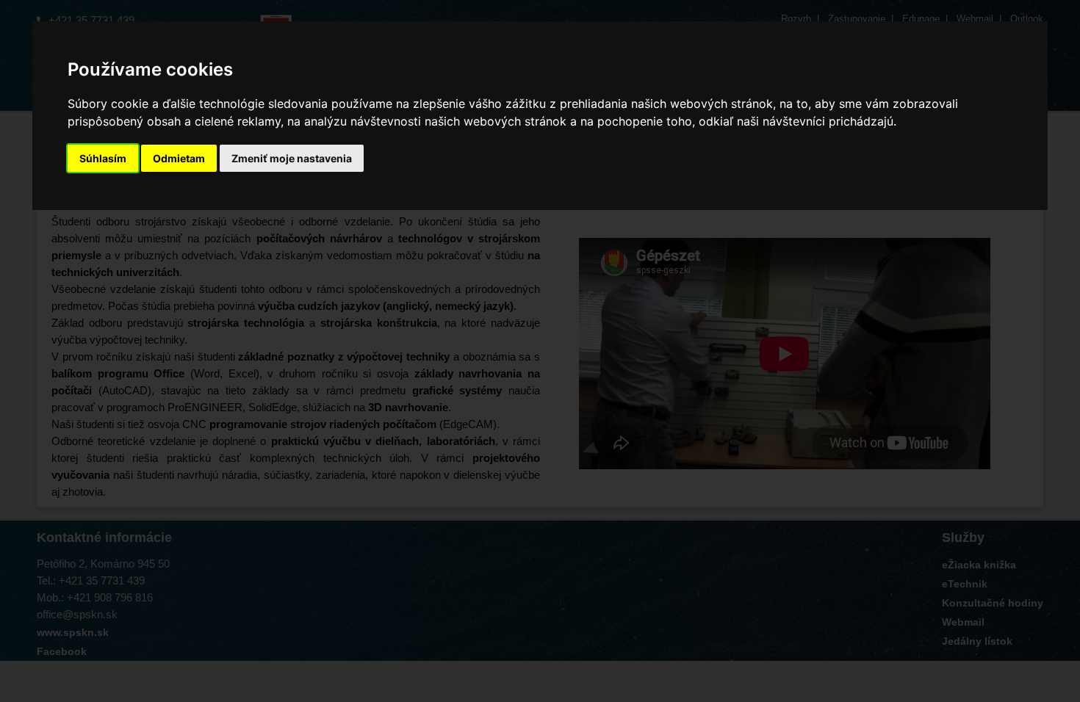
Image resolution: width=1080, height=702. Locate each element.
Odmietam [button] (179, 158)
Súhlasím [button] (102, 158)
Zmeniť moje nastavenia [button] (291, 158)
